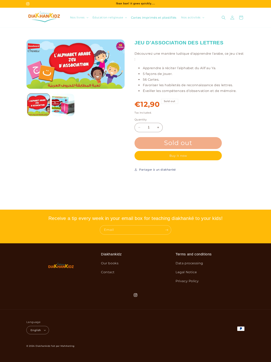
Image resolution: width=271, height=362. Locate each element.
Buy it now (178, 156)
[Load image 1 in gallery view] (38, 105)
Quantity (141, 119)
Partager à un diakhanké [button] (157, 169)
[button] (79, 17)
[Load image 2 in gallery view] (63, 105)
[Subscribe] (166, 230)
